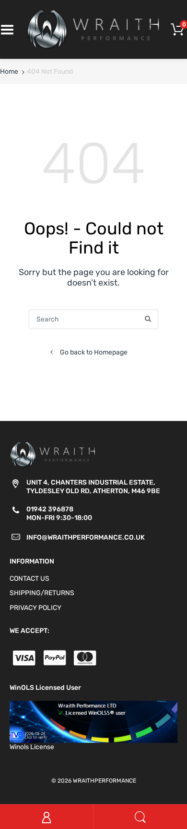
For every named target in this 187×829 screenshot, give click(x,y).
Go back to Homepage (94, 352)
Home (9, 71)
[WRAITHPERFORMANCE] (93, 29)
